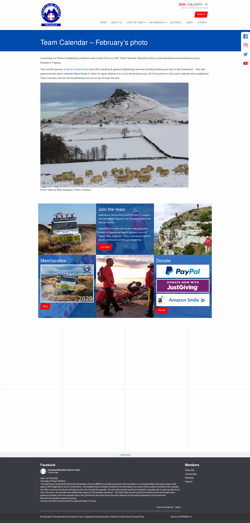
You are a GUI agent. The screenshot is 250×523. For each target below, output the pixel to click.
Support (188, 481)
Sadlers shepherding (77, 69)
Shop (45, 306)
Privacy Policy (138, 517)
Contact (202, 22)
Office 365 (189, 470)
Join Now (105, 247)
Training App (191, 474)
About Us (116, 22)
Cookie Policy (124, 517)
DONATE (201, 14)
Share (178, 507)
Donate (162, 310)
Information (156, 22)
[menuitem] (103, 22)
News (189, 22)
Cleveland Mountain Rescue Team (64, 470)
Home (103, 22)
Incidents (176, 22)
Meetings (189, 478)
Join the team (135, 22)
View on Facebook (165, 507)
